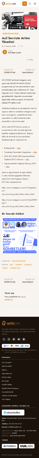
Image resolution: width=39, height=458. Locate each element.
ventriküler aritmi (15, 268)
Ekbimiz (4, 370)
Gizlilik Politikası (7, 385)
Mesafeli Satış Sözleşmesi (10, 388)
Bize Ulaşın (5, 381)
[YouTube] (19, 339)
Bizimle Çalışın (6, 377)
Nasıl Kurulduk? (7, 366)
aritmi (11, 265)
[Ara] (30, 3)
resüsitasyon (28, 265)
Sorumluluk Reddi (7, 392)
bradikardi (19, 265)
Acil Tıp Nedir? (7, 362)
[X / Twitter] (4, 339)
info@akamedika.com (15, 427)
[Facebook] (14, 339)
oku (18, 148)
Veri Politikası (6, 399)
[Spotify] (24, 339)
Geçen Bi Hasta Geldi (11, 33)
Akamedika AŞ (6, 373)
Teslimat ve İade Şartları (9, 396)
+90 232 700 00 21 (15, 424)
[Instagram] (9, 339)
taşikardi (5, 268)
